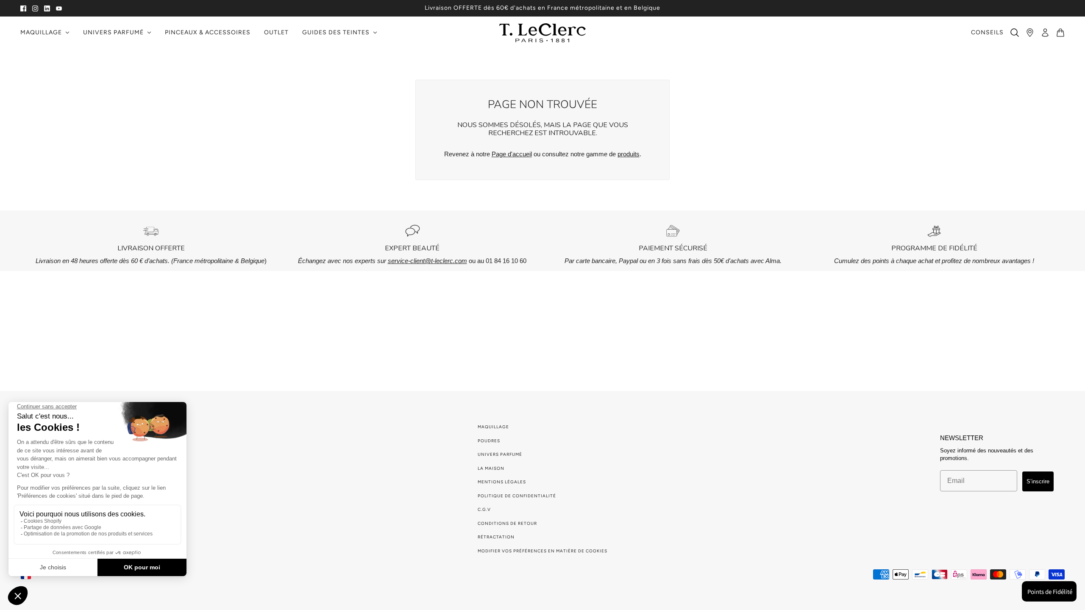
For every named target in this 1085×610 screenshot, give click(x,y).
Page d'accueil (512, 154)
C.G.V (484, 509)
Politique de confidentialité (517, 496)
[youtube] (59, 8)
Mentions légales (502, 482)
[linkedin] (47, 8)
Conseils (987, 32)
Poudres (489, 441)
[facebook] (23, 8)
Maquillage (493, 427)
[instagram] (35, 8)
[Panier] (1060, 32)
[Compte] (1045, 32)
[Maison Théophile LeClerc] (542, 32)
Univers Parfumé (500, 454)
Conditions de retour (507, 523)
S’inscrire (1038, 481)
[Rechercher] (1014, 32)
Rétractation (496, 537)
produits (629, 154)
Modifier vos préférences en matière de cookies (542, 551)
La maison (491, 468)
